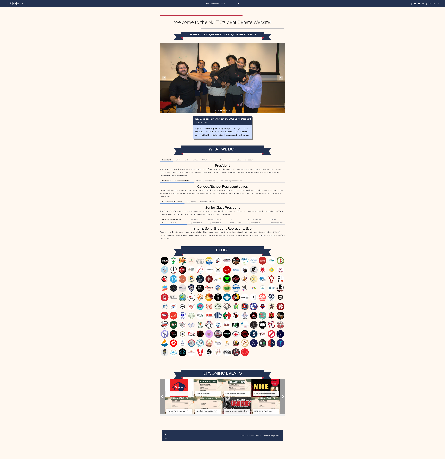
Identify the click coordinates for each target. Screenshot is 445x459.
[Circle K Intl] (173, 279)
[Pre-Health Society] (173, 334)
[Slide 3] (221, 110)
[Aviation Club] (218, 269)
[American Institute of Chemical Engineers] (218, 260)
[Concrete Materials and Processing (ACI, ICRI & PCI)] (200, 279)
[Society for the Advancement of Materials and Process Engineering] (164, 343)
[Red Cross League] (236, 334)
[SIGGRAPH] (271, 334)
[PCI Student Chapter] (245, 324)
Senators (215, 3)
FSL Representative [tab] (236, 221)
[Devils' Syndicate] (236, 279)
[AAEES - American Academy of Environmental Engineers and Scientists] (173, 260)
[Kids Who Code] (280, 297)
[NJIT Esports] (164, 315)
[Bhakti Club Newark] (164, 260)
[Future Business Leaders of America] (218, 288)
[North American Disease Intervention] (182, 324)
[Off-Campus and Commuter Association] (209, 324)
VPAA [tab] (195, 160)
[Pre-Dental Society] (164, 334)
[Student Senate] (254, 343)
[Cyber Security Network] (227, 279)
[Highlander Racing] (191, 297)
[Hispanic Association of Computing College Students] (209, 297)
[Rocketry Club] (254, 334)
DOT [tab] (214, 160)
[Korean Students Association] (173, 306)
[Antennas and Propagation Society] (271, 260)
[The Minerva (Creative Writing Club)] (164, 352)
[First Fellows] (182, 288)
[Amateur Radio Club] (200, 260)
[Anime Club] (262, 260)
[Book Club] (254, 269)
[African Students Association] (191, 260)
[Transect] (227, 352)
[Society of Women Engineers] (218, 343)
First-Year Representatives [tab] (231, 181)
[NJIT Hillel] (209, 315)
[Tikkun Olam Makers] (218, 352)
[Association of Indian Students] (191, 269)
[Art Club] (164, 269)
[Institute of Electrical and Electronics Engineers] (227, 297)
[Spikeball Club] (236, 343)
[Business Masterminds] (262, 269)
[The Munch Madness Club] (173, 352)
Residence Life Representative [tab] (214, 221)
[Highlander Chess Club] (280, 288)
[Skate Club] (280, 334)
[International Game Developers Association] (236, 297)
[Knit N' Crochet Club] (164, 306)
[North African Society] (173, 325)
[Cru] (218, 279)
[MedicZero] (191, 306)
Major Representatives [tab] (205, 181)
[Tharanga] (280, 343)
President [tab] (166, 160)
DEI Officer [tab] (191, 202)
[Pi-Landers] (271, 324)
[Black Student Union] (245, 269)
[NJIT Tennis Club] (271, 315)
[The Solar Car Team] (191, 352)
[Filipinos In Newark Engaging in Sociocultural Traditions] (164, 288)
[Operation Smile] (218, 324)
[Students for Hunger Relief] (262, 343)
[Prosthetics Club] (200, 334)
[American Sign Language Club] (236, 260)
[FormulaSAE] (200, 288)
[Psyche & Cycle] (209, 334)
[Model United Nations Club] (209, 306)
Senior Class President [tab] (172, 202)
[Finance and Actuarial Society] (173, 288)
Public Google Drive (272, 436)
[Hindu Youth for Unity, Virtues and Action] (200, 297)
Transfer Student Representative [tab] (254, 221)
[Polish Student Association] (280, 324)
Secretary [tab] (249, 160)
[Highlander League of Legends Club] (164, 297)
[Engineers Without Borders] (262, 279)
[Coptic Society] (209, 279)
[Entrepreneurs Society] (271, 279)
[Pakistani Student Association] (236, 324)
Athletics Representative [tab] (276, 221)
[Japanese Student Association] (262, 297)
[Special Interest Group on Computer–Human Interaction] (227, 343)
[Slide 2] (218, 110)
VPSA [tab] (204, 160)
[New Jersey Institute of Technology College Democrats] (254, 306)
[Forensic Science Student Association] (191, 288)
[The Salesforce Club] (182, 352)
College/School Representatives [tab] (177, 181)
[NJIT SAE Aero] (254, 315)
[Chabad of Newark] (280, 269)
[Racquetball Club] (218, 334)
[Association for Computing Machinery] (182, 269)
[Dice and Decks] (245, 279)
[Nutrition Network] (200, 324)
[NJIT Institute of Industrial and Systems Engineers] (218, 315)
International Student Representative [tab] (172, 221)
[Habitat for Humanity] (262, 288)
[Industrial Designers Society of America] (218, 297)
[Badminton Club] (227, 269)
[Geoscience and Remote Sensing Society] (236, 288)
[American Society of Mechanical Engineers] (254, 260)
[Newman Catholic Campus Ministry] (280, 306)
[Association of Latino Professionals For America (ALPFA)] (200, 269)
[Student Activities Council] (245, 343)
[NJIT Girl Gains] (191, 315)
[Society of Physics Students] (200, 343)
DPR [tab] (230, 160)
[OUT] (227, 324)
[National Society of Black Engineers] (236, 306)
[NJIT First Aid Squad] (182, 315)
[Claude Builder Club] (182, 279)
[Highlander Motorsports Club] (173, 297)
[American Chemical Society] (209, 260)
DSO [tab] (222, 160)
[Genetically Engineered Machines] (227, 288)
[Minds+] (200, 306)
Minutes (259, 436)
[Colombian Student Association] (191, 279)
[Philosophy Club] (254, 324)
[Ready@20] (227, 334)
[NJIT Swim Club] (262, 315)
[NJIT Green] (200, 315)
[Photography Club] (262, 324)
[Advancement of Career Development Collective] (182, 260)
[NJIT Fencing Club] (173, 315)
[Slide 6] (229, 110)
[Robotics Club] (245, 334)
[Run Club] (262, 334)
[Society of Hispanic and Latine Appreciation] (173, 343)
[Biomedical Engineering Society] (236, 269)
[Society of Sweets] (209, 343)
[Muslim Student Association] (218, 306)
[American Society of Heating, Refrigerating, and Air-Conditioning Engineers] (245, 260)
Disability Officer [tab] (207, 202)
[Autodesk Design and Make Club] (209, 269)
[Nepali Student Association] (245, 306)
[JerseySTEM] (271, 297)
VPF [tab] (186, 160)
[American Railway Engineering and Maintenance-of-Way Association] (227, 260)
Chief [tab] (178, 160)
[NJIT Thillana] (280, 315)
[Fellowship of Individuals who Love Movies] (280, 279)
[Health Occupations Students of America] (271, 288)
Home (243, 436)
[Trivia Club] (236, 352)
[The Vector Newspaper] (200, 352)
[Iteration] (254, 297)
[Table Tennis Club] (271, 343)
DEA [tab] (239, 160)
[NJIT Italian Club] (227, 315)
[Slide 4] (224, 110)
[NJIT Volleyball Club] (164, 324)
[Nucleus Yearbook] (191, 324)
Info (207, 3)
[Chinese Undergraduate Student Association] (164, 279)
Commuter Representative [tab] (195, 221)
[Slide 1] (215, 110)
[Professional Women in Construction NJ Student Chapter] (191, 334)
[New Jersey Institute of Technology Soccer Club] (262, 306)
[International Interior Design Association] (245, 297)
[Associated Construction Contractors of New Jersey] (173, 269)
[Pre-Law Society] (182, 334)
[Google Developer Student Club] (254, 288)
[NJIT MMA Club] (236, 315)
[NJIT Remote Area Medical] (245, 315)
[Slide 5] (226, 110)
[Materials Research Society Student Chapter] (182, 306)
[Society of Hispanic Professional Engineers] (182, 343)
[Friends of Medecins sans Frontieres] (209, 288)
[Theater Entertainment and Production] (209, 352)
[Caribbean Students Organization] (271, 269)
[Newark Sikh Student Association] (271, 306)
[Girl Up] (245, 288)
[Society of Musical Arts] (191, 343)
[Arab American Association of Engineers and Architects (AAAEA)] (280, 260)
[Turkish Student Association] (245, 352)
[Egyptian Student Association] (254, 279)
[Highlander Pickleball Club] (182, 297)
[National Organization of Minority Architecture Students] (227, 306)
